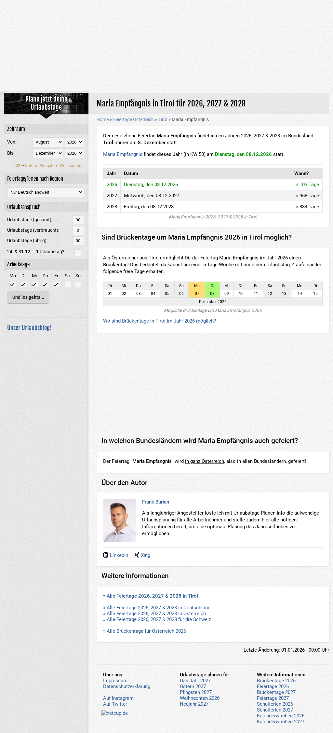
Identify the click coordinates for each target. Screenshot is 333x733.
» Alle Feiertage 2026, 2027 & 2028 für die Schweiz (157, 619)
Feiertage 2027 (273, 698)
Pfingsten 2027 (196, 692)
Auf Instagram (118, 698)
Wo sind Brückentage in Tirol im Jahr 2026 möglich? (159, 321)
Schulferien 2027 (275, 710)
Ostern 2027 (193, 686)
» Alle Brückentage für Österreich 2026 (144, 631)
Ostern (31, 165)
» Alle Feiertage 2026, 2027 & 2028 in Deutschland (156, 608)
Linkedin (119, 555)
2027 (17, 165)
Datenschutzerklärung (126, 686)
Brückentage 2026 (276, 681)
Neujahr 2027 (194, 704)
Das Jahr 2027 (195, 681)
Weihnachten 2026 (200, 698)
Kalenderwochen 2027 (280, 722)
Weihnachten (71, 165)
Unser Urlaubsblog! (29, 327)
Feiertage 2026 (273, 686)
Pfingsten (48, 165)
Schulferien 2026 (275, 704)
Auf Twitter (115, 704)
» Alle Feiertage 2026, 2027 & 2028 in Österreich (154, 613)
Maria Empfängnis (122, 154)
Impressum (115, 681)
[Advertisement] (166, 45)
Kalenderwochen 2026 (280, 716)
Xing (145, 555)
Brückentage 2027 (276, 692)
